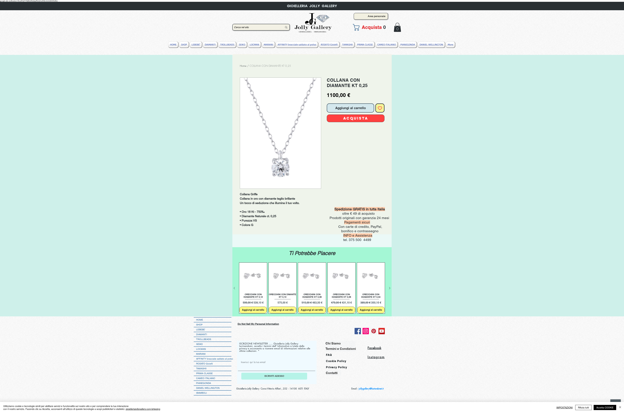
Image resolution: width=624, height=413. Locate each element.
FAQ (329, 354)
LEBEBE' (200, 329)
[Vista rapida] (253, 276)
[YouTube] (381, 331)
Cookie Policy (336, 361)
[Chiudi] (620, 407)
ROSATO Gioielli (204, 363)
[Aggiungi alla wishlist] (379, 108)
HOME (199, 319)
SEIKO (199, 344)
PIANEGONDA (203, 383)
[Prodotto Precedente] (234, 288)
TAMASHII (201, 368)
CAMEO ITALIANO (205, 378)
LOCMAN (201, 349)
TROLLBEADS (203, 339)
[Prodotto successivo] (390, 288)
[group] (312, 288)
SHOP (199, 324)
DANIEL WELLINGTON (208, 388)
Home (243, 66)
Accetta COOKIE (604, 407)
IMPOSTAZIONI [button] (564, 407)
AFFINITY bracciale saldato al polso (213, 358)
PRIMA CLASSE (204, 373)
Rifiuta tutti (583, 407)
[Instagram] (366, 331)
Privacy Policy (336, 367)
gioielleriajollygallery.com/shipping (143, 409)
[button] (370, 27)
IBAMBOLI (201, 393)
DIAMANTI (201, 334)
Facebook (374, 348)
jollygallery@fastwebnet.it (371, 388)
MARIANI (201, 354)
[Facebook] (358, 331)
